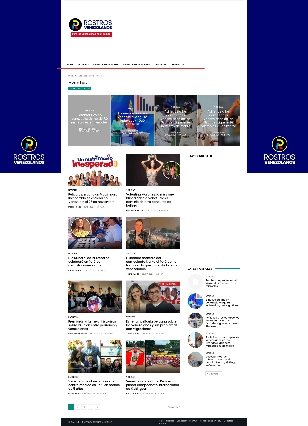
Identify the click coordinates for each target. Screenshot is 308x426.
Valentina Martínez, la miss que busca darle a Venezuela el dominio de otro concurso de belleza (150, 200)
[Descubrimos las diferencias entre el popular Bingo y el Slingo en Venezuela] (195, 359)
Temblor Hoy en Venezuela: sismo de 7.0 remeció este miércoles (222, 283)
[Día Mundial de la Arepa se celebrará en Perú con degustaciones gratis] (95, 233)
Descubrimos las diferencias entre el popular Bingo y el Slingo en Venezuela (221, 361)
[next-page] (97, 407)
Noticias (89, 110)
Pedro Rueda (74, 207)
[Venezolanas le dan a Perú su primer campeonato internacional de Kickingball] (153, 356)
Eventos (130, 254)
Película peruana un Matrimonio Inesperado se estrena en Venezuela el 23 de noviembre (93, 198)
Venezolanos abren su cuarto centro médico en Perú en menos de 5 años (94, 385)
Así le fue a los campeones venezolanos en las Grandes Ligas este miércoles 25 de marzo (222, 342)
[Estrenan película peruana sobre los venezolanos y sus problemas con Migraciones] (153, 297)
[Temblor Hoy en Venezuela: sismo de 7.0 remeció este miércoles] (89, 120)
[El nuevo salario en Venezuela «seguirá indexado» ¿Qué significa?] (132, 120)
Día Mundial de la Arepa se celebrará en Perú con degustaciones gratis (88, 262)
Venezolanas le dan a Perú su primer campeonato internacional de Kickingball (152, 385)
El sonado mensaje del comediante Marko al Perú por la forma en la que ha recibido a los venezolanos (151, 263)
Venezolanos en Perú (84, 75)
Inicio (70, 75)
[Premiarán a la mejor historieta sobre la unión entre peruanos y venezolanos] (95, 297)
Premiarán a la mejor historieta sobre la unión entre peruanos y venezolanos (92, 325)
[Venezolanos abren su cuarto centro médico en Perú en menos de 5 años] (95, 356)
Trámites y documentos (80, 88)
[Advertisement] (181, 27)
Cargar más (212, 373)
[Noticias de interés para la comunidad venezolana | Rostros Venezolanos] (91, 24)
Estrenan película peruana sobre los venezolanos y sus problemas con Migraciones (151, 325)
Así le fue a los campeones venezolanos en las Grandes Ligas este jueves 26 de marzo (222, 322)
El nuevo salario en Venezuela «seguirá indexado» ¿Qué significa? (222, 302)
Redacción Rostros (135, 210)
